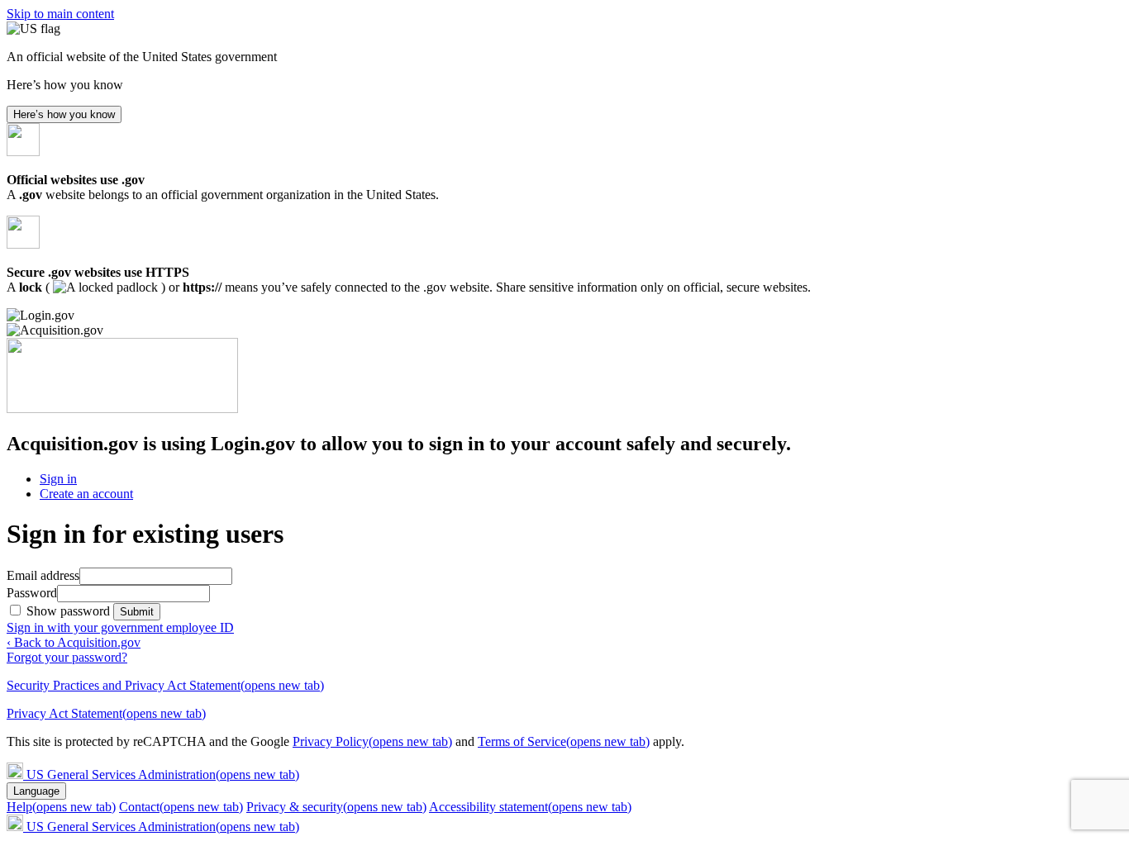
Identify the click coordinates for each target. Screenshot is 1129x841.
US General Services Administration (162, 774)
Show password (69, 611)
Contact (181, 807)
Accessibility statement (530, 807)
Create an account (86, 494)
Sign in (58, 479)
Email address (43, 575)
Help (61, 807)
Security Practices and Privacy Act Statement (165, 685)
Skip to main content (60, 14)
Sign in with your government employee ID (120, 627)
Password (32, 593)
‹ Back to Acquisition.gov (74, 642)
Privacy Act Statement (106, 713)
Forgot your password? (67, 657)
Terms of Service (564, 741)
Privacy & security (336, 807)
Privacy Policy (372, 741)
